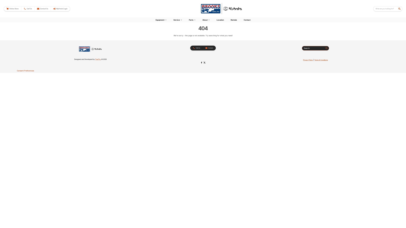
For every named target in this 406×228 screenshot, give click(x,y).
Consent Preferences (25, 71)
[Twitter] (204, 62)
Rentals (234, 20)
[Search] (326, 48)
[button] (27, 9)
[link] (12, 9)
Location (220, 20)
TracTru (98, 59)
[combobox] (387, 8)
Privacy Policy (308, 60)
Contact (247, 20)
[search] (399, 8)
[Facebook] (201, 62)
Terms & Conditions (321, 60)
